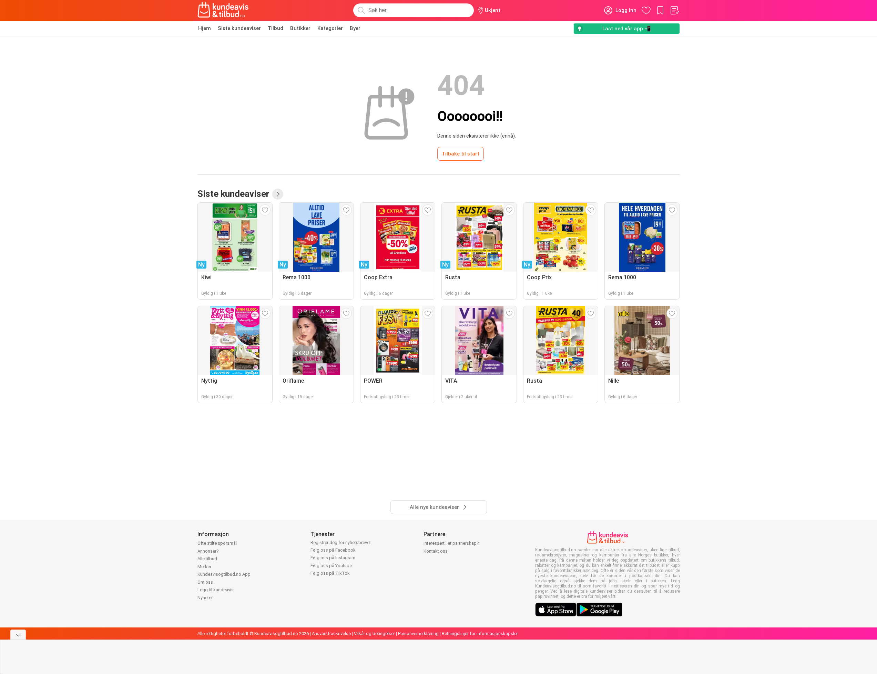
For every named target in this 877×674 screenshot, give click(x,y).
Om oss (205, 582)
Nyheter (205, 597)
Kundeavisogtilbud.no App (224, 574)
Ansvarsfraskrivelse (331, 633)
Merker (204, 566)
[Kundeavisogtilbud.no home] (223, 10)
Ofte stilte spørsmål (217, 543)
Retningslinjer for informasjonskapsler (480, 633)
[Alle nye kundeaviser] (277, 194)
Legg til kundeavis (215, 589)
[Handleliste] (674, 10)
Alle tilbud (207, 558)
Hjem (204, 28)
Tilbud (275, 28)
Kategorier (330, 28)
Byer (355, 28)
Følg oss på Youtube (331, 565)
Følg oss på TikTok (330, 573)
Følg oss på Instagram (332, 557)
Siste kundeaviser (239, 28)
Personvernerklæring (418, 633)
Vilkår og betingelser (374, 633)
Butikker (300, 28)
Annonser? (208, 551)
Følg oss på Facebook (333, 550)
